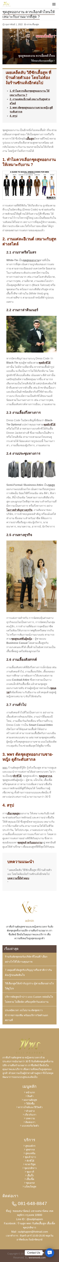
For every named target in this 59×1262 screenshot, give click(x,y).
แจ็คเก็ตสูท (30, 1186)
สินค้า (30, 1096)
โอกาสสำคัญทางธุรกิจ (19, 510)
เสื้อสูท (30, 138)
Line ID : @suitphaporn (29, 1219)
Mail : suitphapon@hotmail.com (29, 1231)
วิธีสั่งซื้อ (30, 1103)
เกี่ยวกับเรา (30, 1114)
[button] (49, 1252)
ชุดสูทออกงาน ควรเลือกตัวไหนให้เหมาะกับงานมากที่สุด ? (28, 14)
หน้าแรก (30, 1092)
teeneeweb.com (37, 1257)
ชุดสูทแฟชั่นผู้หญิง (21, 638)
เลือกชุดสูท (13, 813)
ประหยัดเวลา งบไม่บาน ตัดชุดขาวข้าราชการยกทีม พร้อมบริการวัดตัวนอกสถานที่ (26, 1015)
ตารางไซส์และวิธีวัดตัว (30, 1107)
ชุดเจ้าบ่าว (30, 1157)
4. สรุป (13, 115)
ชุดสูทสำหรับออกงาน (30, 842)
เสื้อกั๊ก (30, 1175)
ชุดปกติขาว (30, 1168)
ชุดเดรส (30, 1182)
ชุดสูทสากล (45, 776)
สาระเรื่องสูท (33, 24)
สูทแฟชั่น (30, 1153)
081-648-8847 (32, 1203)
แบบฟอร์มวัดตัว (30, 1125)
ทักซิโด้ (17, 776)
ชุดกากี (30, 1171)
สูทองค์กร (30, 1145)
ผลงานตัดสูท (30, 1099)
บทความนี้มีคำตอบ (18, 878)
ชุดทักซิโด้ (44, 362)
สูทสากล (30, 1149)
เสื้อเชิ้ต (30, 1179)
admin (29, 920)
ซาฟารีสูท (30, 1164)
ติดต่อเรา (30, 1122)
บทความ (30, 1118)
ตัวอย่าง (30, 1111)
